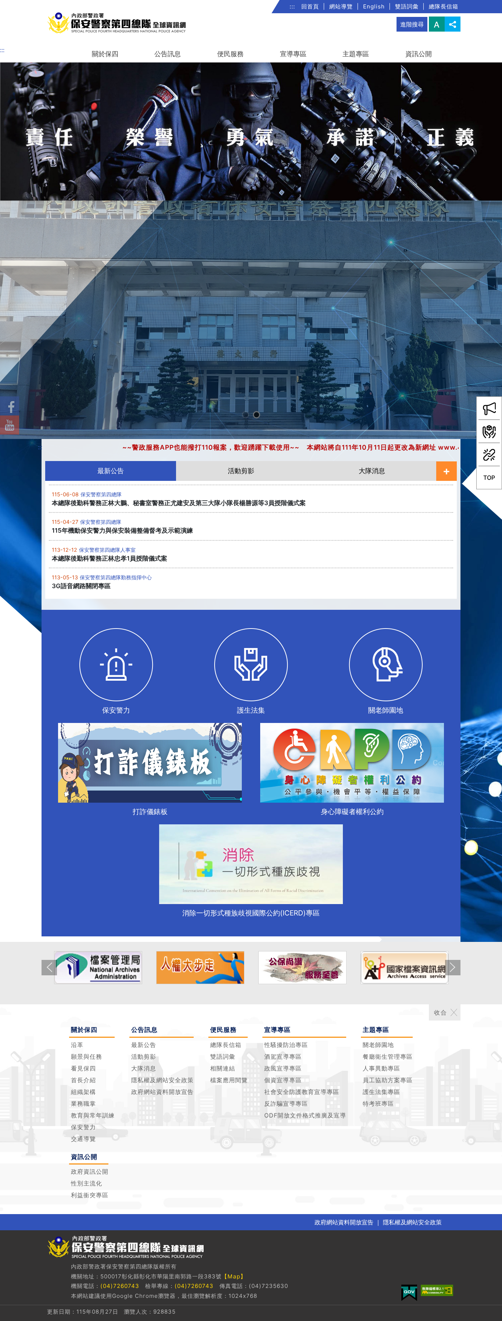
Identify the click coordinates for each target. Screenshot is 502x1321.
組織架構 (83, 1091)
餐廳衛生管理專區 (388, 1056)
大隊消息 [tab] (372, 471)
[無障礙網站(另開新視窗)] (437, 1290)
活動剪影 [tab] (241, 471)
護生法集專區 (381, 1091)
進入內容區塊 (17, 4)
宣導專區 (293, 54)
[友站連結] (489, 454)
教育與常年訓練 (93, 1115)
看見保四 (83, 1068)
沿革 (77, 1044)
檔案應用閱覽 (229, 1080)
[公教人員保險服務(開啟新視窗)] (205, 967)
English (374, 6)
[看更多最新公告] (446, 471)
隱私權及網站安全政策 (162, 1080)
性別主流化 (86, 1183)
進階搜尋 (412, 24)
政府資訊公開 (89, 1171)
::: (292, 6)
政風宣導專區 (283, 1068)
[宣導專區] (489, 431)
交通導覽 (83, 1138)
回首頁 (310, 6)
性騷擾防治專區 (286, 1044)
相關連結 (222, 1068)
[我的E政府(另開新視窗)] (409, 1293)
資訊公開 (418, 54)
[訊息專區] (489, 408)
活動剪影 (143, 1056)
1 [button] (246, 416)
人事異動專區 (381, 1068)
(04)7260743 (119, 1285)
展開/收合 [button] (453, 1012)
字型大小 (437, 24)
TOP (491, 481)
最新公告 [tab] (110, 471)
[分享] (452, 24)
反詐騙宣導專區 (286, 1103)
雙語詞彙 (407, 6)
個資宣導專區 (283, 1080)
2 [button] (257, 416)
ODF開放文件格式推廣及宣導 (305, 1115)
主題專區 (356, 54)
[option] (251, 250)
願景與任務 (86, 1056)
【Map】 (234, 1276)
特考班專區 (378, 1103)
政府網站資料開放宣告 (162, 1091)
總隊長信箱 (443, 6)
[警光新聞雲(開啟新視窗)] (409, 967)
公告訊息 (167, 54)
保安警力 (83, 1127)
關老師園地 (378, 1044)
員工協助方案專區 (388, 1080)
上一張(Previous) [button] (49, 973)
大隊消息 (143, 1068)
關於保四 (105, 54)
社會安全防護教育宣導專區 (301, 1091)
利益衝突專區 (89, 1195)
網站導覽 (341, 6)
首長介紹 (83, 1080)
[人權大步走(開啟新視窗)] (103, 967)
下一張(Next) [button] (452, 973)
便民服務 (230, 54)
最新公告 (143, 1044)
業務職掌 (83, 1103)
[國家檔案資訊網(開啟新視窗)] (307, 967)
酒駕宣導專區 (283, 1056)
